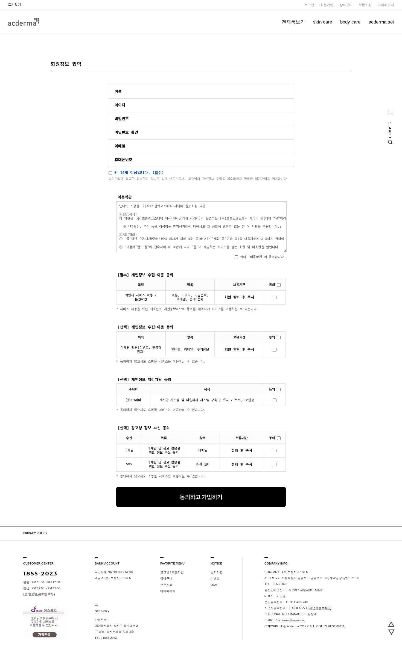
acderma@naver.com (292, 620)
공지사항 (217, 572)
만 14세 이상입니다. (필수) (138, 172)
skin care (322, 22)
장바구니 (346, 5)
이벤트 (215, 578)
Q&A (214, 584)
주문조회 (365, 5)
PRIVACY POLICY (35, 533)
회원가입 (326, 5)
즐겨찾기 (14, 5)
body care (350, 22)
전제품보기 (293, 22)
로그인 (309, 5)
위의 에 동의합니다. (262, 257)
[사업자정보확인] (319, 608)
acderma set (381, 22)
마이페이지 (386, 5)
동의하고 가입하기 (201, 497)
